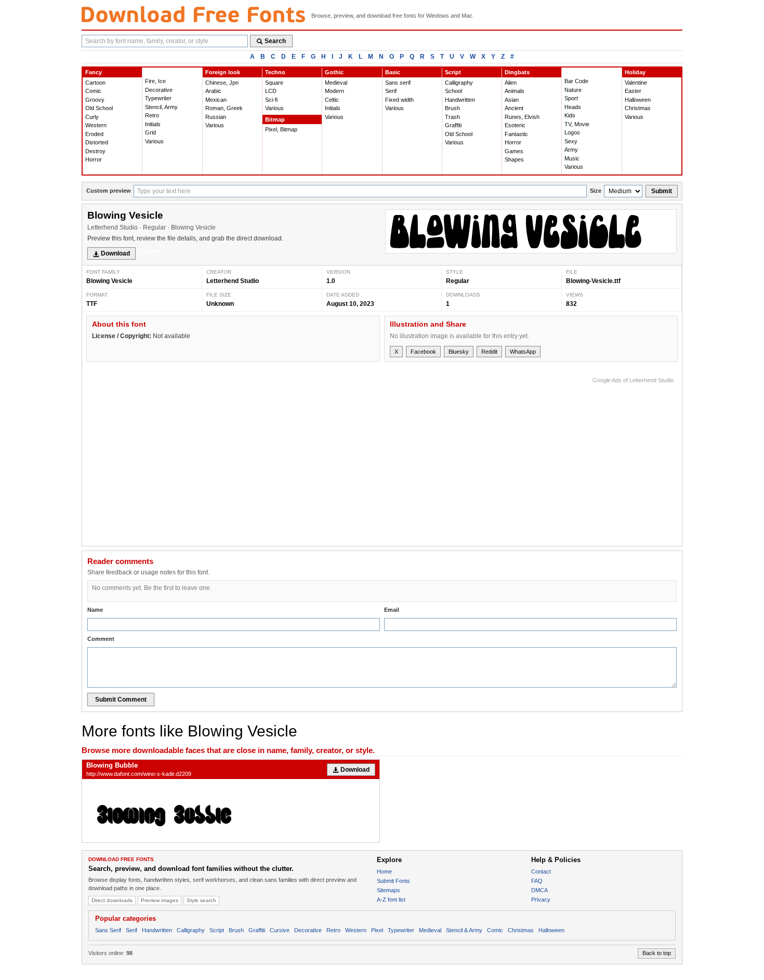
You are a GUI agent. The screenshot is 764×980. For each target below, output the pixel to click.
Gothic (334, 72)
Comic (93, 91)
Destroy (95, 151)
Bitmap (275, 119)
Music (571, 158)
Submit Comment (121, 699)
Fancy (93, 72)
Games (514, 151)
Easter (633, 91)
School (453, 91)
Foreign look (222, 72)
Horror (93, 159)
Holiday (635, 72)
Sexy (570, 141)
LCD (270, 91)
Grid (150, 132)
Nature (573, 90)
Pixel (377, 930)
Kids (569, 115)
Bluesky (459, 351)
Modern (334, 91)
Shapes (514, 159)
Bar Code (576, 81)
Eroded (94, 134)
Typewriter (158, 98)
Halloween (638, 100)
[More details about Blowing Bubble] (230, 810)
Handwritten (460, 100)
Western (96, 125)
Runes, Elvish (522, 117)
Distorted (96, 142)
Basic (392, 72)
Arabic (213, 91)
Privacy (540, 899)
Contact (541, 871)
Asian (512, 100)
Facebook (423, 351)
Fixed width (399, 100)
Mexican (216, 100)
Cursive (279, 930)
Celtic (332, 100)
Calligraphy (459, 82)
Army (571, 149)
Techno (275, 72)
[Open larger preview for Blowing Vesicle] (531, 231)
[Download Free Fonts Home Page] (193, 14)
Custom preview (108, 190)
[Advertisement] (484, 459)
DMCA (539, 890)
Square (274, 82)
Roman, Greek (224, 108)
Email (391, 610)
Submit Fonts (393, 881)
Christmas (638, 108)
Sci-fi (271, 100)
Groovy (94, 100)
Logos (572, 132)
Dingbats (517, 72)
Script (453, 72)
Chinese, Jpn (222, 82)
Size (595, 190)
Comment (100, 639)
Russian (215, 117)
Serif (391, 91)
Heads (572, 107)
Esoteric (515, 125)
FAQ (537, 881)
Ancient (514, 108)
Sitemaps (388, 890)
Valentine (636, 82)
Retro (152, 115)
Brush (452, 108)
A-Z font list (391, 899)
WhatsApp (523, 351)
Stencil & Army (464, 930)
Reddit (489, 351)
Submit (661, 191)
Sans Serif (108, 930)
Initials (153, 124)
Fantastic (516, 134)
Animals (514, 91)
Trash (452, 117)
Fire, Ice (155, 81)
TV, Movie (576, 124)
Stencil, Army (161, 107)
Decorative (159, 90)
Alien (511, 82)
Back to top (656, 953)
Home (384, 871)
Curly (92, 117)
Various (154, 141)
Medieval (336, 82)
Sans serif (398, 82)
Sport (571, 98)
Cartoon (95, 82)
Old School (99, 108)
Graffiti (453, 125)
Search (275, 41)
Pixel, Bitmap (281, 129)
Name (95, 610)
